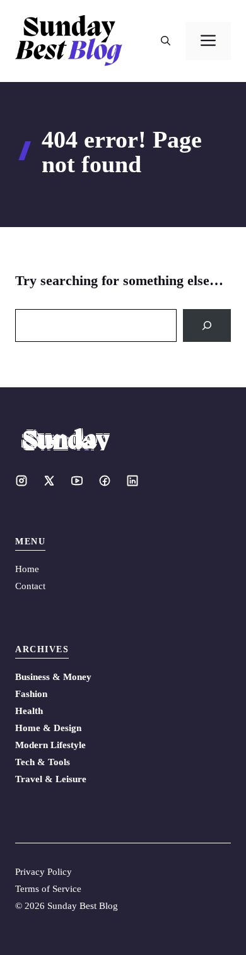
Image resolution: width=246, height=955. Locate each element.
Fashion (31, 694)
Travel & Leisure (50, 779)
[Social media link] (21, 480)
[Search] (207, 325)
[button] (165, 41)
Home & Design (48, 728)
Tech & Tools (42, 762)
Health (29, 711)
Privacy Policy (43, 872)
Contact (30, 586)
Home (27, 569)
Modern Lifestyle (50, 745)
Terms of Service (48, 889)
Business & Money (53, 677)
